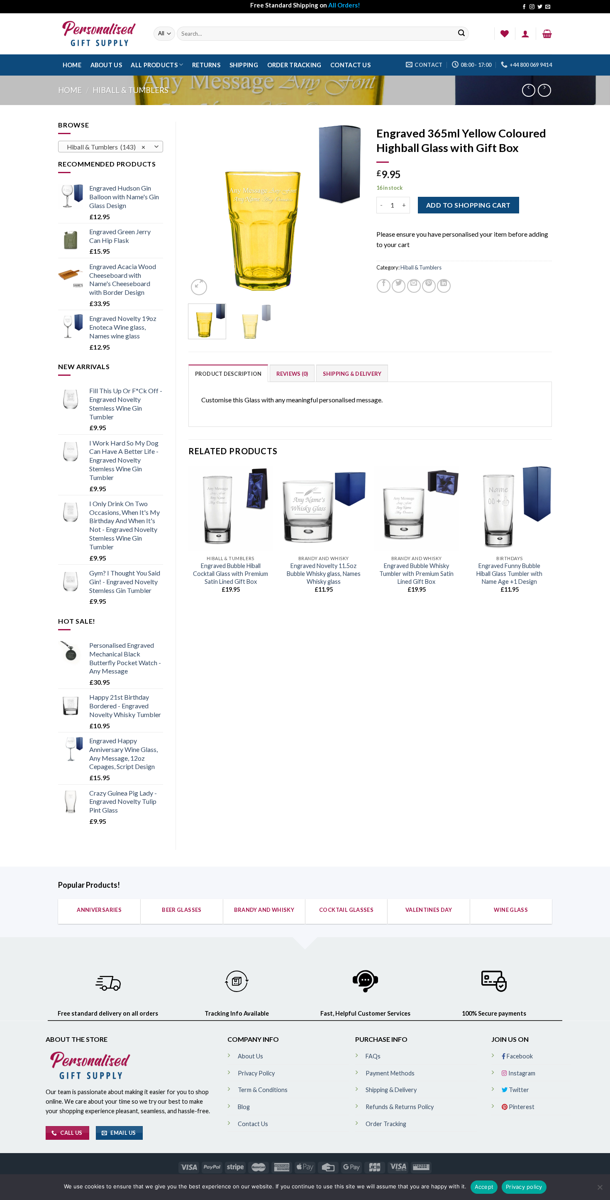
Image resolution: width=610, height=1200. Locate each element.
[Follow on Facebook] (524, 7)
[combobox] (110, 146)
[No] (599, 1189)
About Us (106, 65)
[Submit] (461, 34)
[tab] (228, 373)
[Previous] (202, 209)
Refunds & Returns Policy (400, 1106)
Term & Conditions (263, 1089)
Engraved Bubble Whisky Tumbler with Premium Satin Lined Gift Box (416, 573)
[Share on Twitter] (398, 286)
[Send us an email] (547, 7)
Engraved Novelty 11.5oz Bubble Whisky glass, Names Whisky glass (324, 573)
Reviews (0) (292, 373)
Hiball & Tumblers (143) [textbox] (106, 147)
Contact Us (350, 65)
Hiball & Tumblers (130, 90)
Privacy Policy (256, 1073)
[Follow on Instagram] (531, 7)
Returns (206, 65)
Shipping (243, 65)
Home (72, 65)
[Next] (349, 209)
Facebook (519, 1056)
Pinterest (521, 1106)
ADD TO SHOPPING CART (468, 205)
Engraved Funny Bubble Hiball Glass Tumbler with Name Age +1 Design (509, 573)
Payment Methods (390, 1073)
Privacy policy (524, 1186)
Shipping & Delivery (352, 373)
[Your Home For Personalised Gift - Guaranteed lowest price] (99, 33)
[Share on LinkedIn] (444, 286)
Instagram (521, 1073)
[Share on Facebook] (383, 286)
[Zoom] (199, 287)
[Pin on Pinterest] (429, 286)
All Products (154, 65)
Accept (484, 1186)
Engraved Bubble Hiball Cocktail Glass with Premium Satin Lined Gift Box (230, 573)
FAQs (373, 1056)
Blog (244, 1106)
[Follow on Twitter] (539, 7)
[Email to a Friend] (414, 286)
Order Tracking (294, 65)
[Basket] (547, 33)
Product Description (228, 373)
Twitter (518, 1089)
